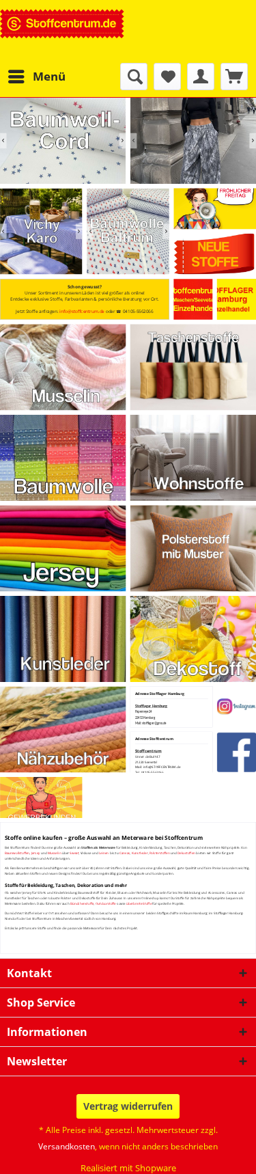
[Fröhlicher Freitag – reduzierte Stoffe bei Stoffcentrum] (214, 209)
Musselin (54, 853)
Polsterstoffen (160, 853)
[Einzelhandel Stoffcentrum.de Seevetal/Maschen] (193, 299)
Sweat (74, 853)
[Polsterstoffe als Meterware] (193, 548)
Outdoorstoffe (106, 903)
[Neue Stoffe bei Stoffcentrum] (214, 254)
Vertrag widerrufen (128, 1106)
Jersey (35, 853)
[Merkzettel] (167, 76)
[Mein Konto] (200, 76)
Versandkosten (66, 1146)
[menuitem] (36, 76)
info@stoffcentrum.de (81, 311)
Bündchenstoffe (82, 903)
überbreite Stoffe (139, 903)
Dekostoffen (186, 853)
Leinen (104, 853)
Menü (49, 76)
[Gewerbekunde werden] (41, 797)
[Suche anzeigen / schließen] (133, 76)
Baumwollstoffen (17, 853)
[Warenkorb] (234, 76)
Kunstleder (140, 853)
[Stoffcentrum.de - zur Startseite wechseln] (62, 31)
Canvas (124, 853)
